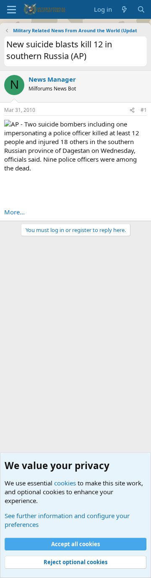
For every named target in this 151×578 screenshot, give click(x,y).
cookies (65, 483)
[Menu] (11, 9)
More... (14, 212)
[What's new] (124, 9)
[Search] (141, 9)
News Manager (52, 79)
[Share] (132, 110)
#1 (144, 110)
